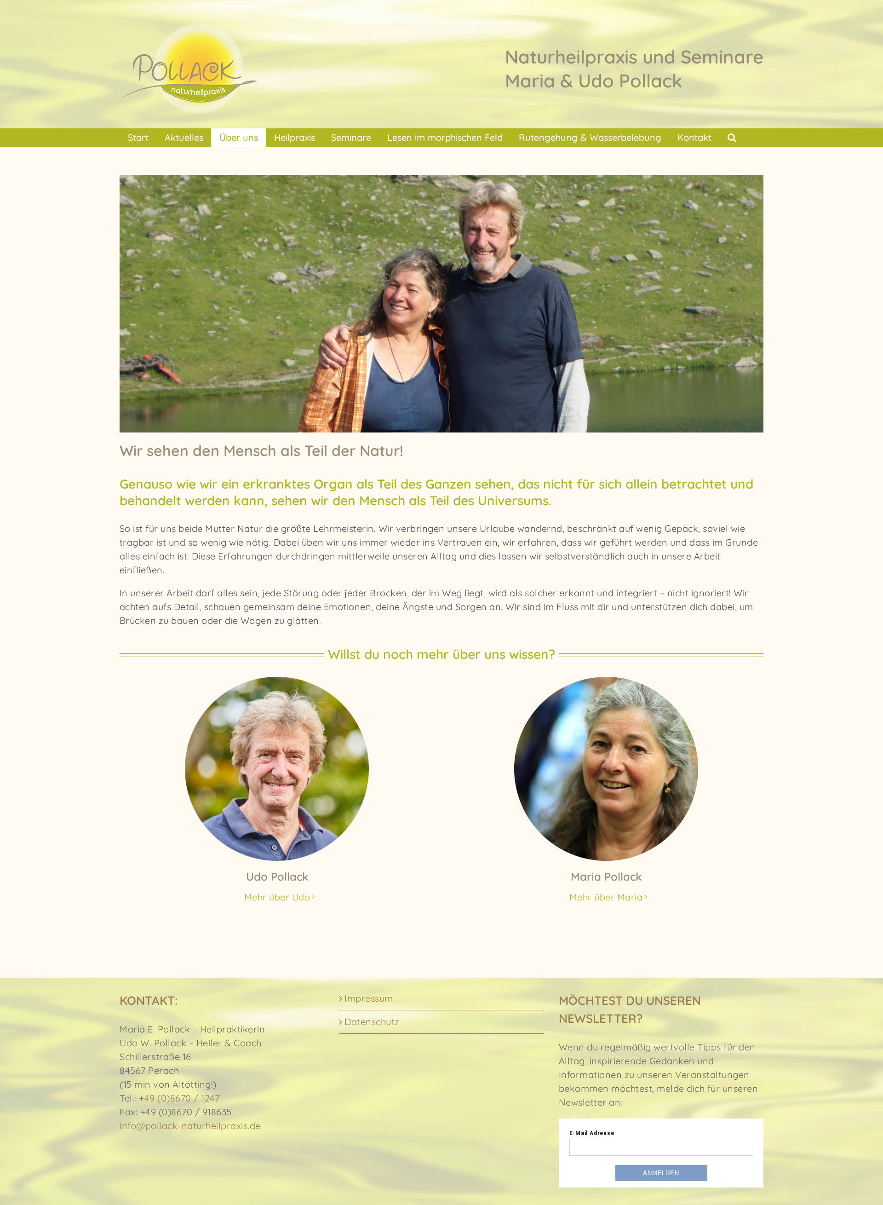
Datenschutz (372, 1021)
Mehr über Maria (606, 897)
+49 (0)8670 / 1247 (179, 1098)
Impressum (368, 998)
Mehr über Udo (277, 897)
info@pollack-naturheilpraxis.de (190, 1125)
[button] (731, 137)
